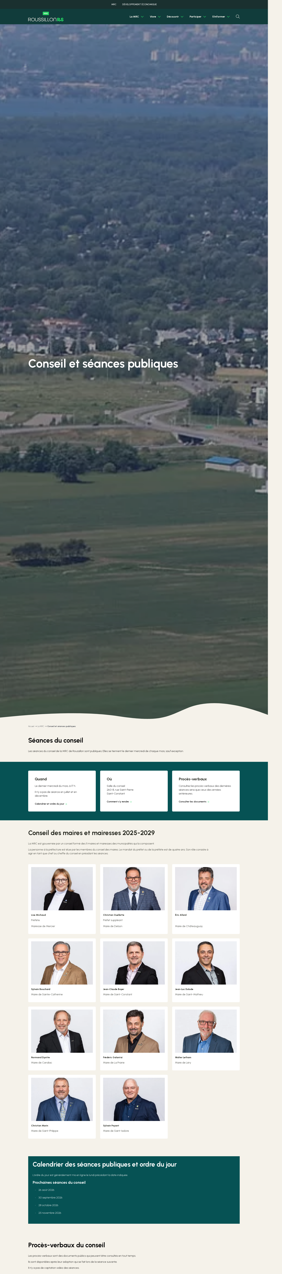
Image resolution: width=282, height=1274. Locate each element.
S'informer (218, 16)
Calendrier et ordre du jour (49, 803)
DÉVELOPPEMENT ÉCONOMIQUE (139, 4)
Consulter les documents (192, 801)
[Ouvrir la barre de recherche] (238, 17)
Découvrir (173, 16)
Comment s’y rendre (118, 801)
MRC (113, 4)
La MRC (134, 16)
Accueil (31, 726)
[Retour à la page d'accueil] (45, 16)
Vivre (153, 16)
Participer (195, 16)
